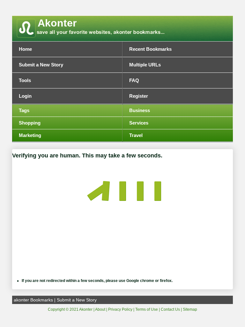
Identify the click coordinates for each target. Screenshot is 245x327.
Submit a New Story (41, 64)
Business (139, 110)
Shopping (30, 122)
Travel (136, 135)
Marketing (30, 135)
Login (25, 96)
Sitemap (190, 309)
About (100, 309)
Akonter (57, 23)
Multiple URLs (145, 64)
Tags (24, 110)
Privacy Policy (120, 309)
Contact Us (170, 309)
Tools (25, 80)
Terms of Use (146, 309)
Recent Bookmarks (150, 49)
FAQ (134, 80)
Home (25, 49)
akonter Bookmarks (33, 299)
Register (138, 96)
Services (138, 122)
